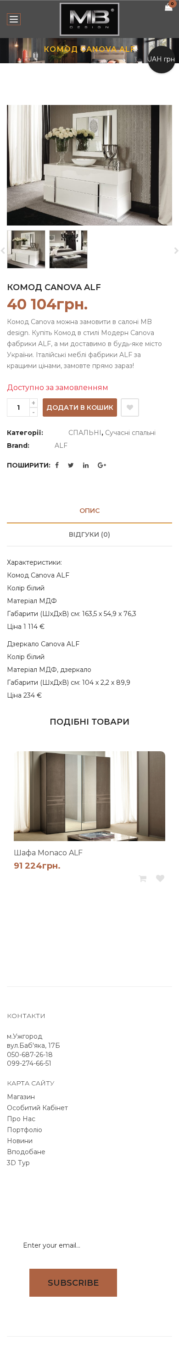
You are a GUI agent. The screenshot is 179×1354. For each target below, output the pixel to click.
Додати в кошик (79, 407)
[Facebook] (56, 465)
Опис (89, 510)
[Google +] (102, 465)
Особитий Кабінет (37, 1108)
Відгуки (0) (89, 534)
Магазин (21, 1097)
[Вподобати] (130, 407)
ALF (61, 445)
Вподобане (26, 1152)
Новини (20, 1141)
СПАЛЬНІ (84, 433)
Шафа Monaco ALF (48, 852)
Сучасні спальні (130, 433)
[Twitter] (70, 465)
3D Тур (18, 1163)
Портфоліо (24, 1130)
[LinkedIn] (85, 465)
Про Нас (21, 1119)
